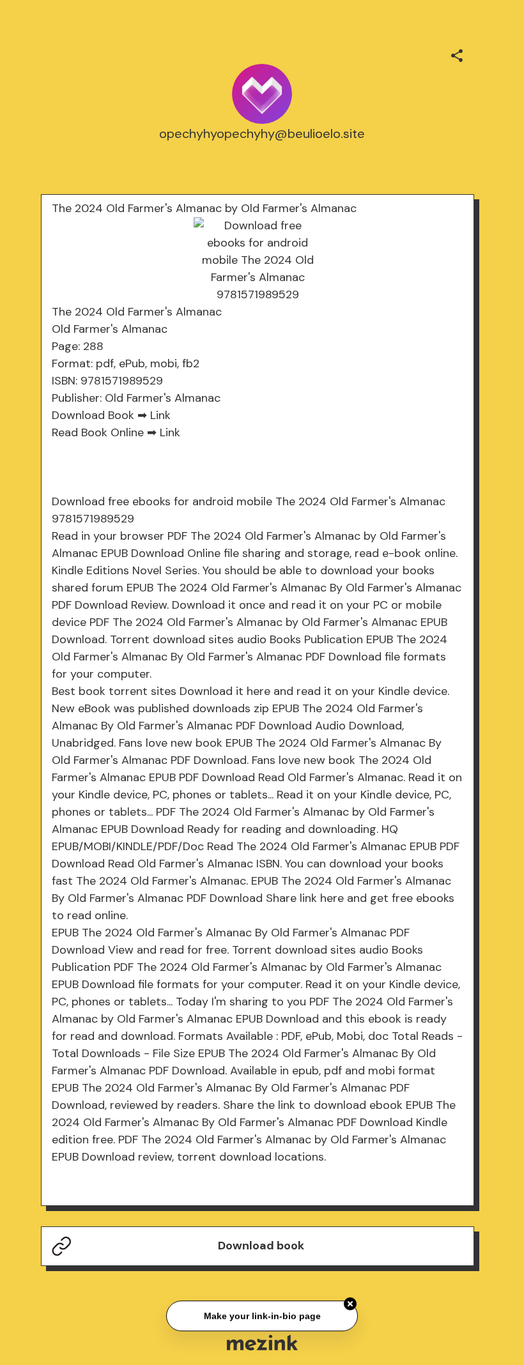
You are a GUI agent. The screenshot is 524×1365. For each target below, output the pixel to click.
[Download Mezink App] (262, 1342)
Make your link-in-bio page (261, 1314)
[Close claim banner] (350, 1303)
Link (160, 415)
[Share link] (457, 53)
